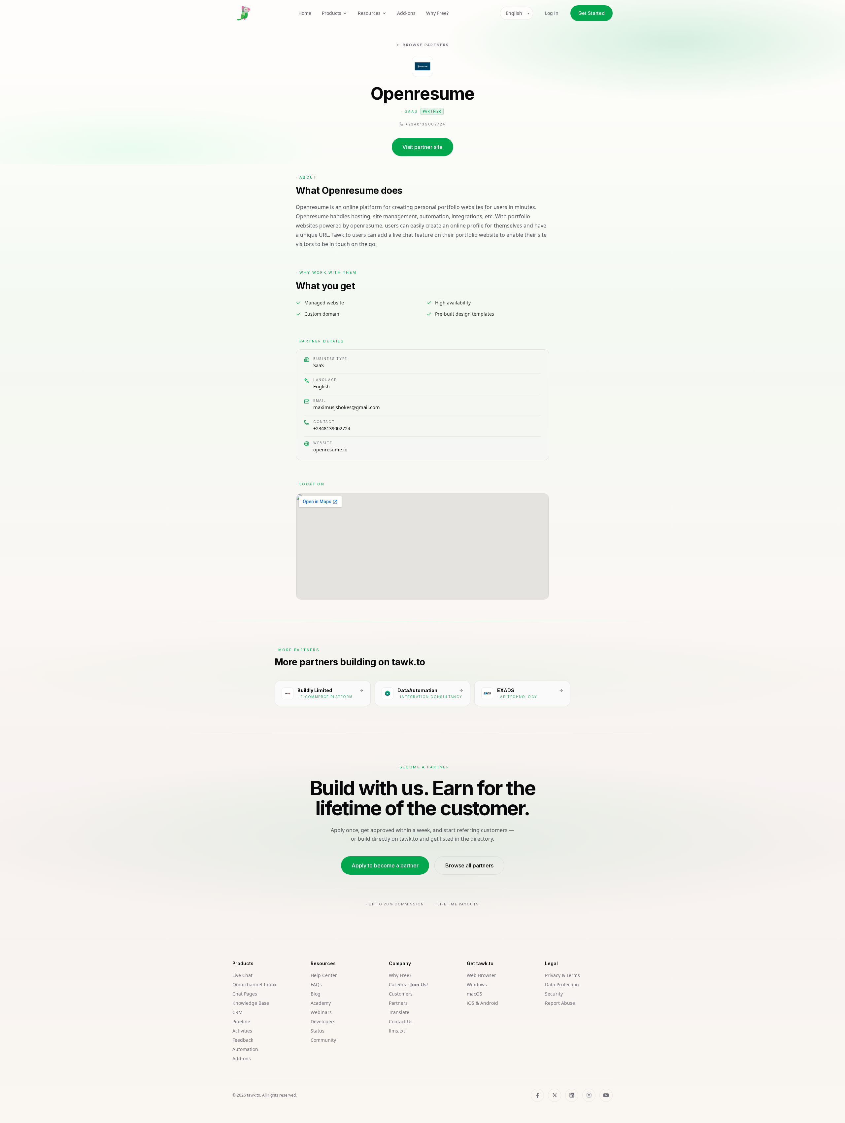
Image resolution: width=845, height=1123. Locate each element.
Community (323, 1040)
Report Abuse (560, 1003)
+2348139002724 (331, 428)
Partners (398, 1003)
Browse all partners (469, 865)
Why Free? (437, 13)
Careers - (408, 984)
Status (317, 1031)
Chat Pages (244, 994)
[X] (554, 1095)
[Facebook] (537, 1095)
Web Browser (481, 975)
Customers (401, 994)
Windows (477, 984)
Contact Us (401, 1021)
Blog (316, 994)
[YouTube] (606, 1095)
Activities (242, 1031)
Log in (551, 13)
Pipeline (241, 1021)
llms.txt (397, 1031)
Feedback (242, 1040)
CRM (237, 1012)
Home (304, 13)
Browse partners (426, 45)
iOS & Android (482, 1003)
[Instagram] (588, 1095)
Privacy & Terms (562, 975)
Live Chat (242, 975)
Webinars (321, 1012)
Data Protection (562, 984)
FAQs (316, 984)
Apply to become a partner (385, 865)
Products (331, 13)
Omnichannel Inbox (254, 984)
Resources (369, 13)
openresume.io (330, 449)
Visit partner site (422, 147)
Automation (245, 1049)
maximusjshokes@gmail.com (346, 407)
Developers (323, 1021)
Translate (399, 1012)
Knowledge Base (250, 1003)
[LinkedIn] (571, 1095)
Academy (321, 1003)
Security (554, 994)
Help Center (324, 975)
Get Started (591, 13)
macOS (474, 994)
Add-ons (406, 13)
